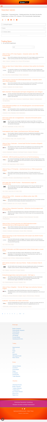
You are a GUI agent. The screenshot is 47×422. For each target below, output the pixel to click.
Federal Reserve (13, 164)
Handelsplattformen (17, 339)
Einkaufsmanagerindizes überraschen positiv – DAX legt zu (18, 275)
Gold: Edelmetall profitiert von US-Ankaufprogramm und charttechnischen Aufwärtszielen (23, 106)
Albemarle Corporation (13, 217)
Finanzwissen (19, 99)
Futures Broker (16, 337)
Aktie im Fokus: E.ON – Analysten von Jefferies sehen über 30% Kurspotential (19, 196)
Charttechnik (13, 61)
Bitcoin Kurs (15, 393)
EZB (15, 138)
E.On (16, 203)
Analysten (8, 61)
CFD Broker (15, 335)
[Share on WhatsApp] (2, 20)
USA (24, 282)
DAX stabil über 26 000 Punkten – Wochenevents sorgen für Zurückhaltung (19, 183)
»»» (23, 313)
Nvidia (21, 74)
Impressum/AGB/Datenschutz (20, 411)
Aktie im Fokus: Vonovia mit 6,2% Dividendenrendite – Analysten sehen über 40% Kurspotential (22, 80)
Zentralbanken (27, 258)
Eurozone (16, 282)
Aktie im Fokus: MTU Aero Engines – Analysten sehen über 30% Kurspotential (20, 54)
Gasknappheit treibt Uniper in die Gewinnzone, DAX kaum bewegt (20, 131)
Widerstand (35, 152)
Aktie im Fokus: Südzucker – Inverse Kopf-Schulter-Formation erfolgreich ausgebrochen (22, 144)
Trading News (16, 390)
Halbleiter (7, 270)
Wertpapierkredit (16, 356)
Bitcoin (7, 99)
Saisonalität (36, 217)
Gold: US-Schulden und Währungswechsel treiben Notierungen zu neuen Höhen (23, 250)
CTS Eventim (10, 177)
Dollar (6, 191)
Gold (18, 113)
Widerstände (24, 203)
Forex (13, 351)
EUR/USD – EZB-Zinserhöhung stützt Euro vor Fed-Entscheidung (20, 157)
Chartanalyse (21, 217)
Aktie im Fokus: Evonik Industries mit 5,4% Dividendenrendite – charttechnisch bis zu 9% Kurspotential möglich (19, 224)
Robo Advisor (15, 357)
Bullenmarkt (9, 152)
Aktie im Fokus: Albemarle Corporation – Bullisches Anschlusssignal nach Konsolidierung (22, 209)
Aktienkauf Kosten (17, 385)
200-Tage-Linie (5, 217)
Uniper (24, 138)
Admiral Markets (16, 366)
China (9, 113)
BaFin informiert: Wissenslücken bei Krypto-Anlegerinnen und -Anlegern (22, 92)
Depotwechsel (16, 347)
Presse (31, 411)
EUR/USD (4, 164)
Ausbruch (4, 152)
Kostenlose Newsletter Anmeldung (24, 402)
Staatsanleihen (22, 113)
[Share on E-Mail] (16, 20)
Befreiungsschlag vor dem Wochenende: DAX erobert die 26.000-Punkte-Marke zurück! (22, 236)
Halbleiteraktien (10, 126)
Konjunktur (21, 282)
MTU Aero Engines (26, 61)
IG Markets (15, 373)
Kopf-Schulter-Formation (22, 152)
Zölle (23, 126)
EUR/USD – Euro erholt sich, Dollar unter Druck (15, 301)
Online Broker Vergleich (18, 330)
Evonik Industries (16, 231)
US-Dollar (13, 258)
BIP (3, 126)
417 (20, 313)
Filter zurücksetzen (23, 35)
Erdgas (12, 138)
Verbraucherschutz (38, 99)
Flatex (14, 371)
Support (24, 295)
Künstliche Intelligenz (15, 74)
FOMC (18, 164)
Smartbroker (15, 374)
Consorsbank (15, 369)
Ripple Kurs (15, 395)
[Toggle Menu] (2, 6)
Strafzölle (22, 270)
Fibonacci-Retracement (29, 217)
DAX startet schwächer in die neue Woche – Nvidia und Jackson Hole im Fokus (22, 263)
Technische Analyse (30, 295)
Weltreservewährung (20, 258)
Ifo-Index (16, 126)
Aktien (4, 61)
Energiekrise (7, 138)
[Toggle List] (44, 28)
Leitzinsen (22, 164)
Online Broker (15, 332)
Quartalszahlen (25, 74)
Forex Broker (15, 333)
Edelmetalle (13, 113)
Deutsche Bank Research (18, 177)
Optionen (14, 354)
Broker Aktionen (16, 386)
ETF (13, 352)
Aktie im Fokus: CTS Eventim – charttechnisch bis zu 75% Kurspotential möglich (22, 169)
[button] (2, 419)
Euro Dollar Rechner (17, 391)
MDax (29, 177)
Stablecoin (32, 99)
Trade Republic (16, 376)
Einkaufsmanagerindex (9, 282)
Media (28, 411)
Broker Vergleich (16, 328)
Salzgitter (20, 295)
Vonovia (20, 87)
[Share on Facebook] (8, 20)
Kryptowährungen (26, 99)
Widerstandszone (6, 218)
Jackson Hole (7, 74)
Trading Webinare (17, 388)
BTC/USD (11, 99)
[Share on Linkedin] (11, 20)
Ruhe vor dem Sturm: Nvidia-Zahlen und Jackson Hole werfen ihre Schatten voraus (23, 66)
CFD (13, 349)
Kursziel (20, 61)
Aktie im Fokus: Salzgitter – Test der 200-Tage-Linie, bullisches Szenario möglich (22, 287)
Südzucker (30, 152)
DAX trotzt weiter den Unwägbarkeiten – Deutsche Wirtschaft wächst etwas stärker (21, 118)
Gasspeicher (19, 138)
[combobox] (22, 28)
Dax (17, 61)
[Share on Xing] (13, 20)
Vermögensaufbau (6, 100)
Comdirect (15, 368)
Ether (15, 99)
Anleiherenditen (6, 306)
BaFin (4, 99)
